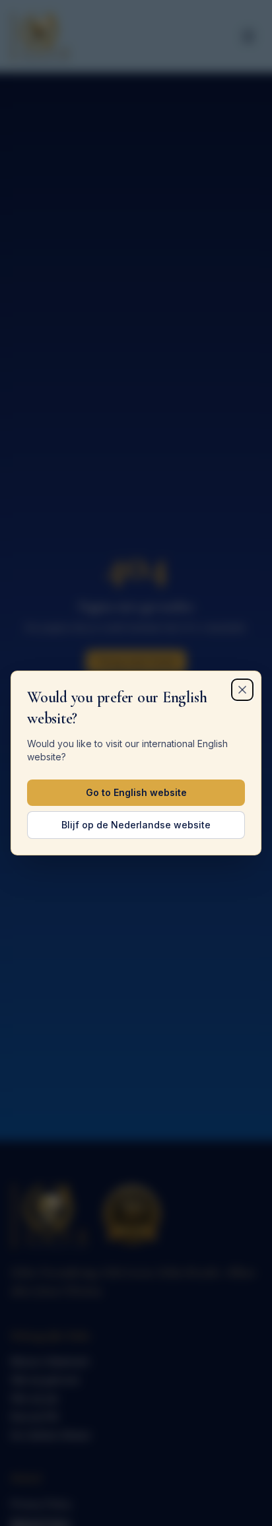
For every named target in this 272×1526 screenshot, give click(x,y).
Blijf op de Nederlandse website (136, 824)
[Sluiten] (242, 689)
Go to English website (136, 792)
